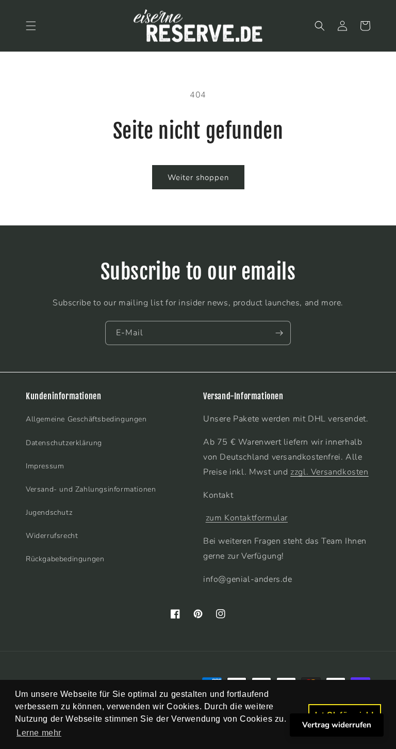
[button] (31, 25)
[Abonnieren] (279, 333)
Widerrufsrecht (52, 536)
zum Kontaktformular (247, 518)
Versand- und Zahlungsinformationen (91, 489)
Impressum (45, 466)
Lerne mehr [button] (38, 732)
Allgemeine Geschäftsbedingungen (86, 419)
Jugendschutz (49, 512)
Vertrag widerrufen (336, 725)
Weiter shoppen (198, 177)
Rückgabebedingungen (65, 559)
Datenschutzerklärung (64, 443)
